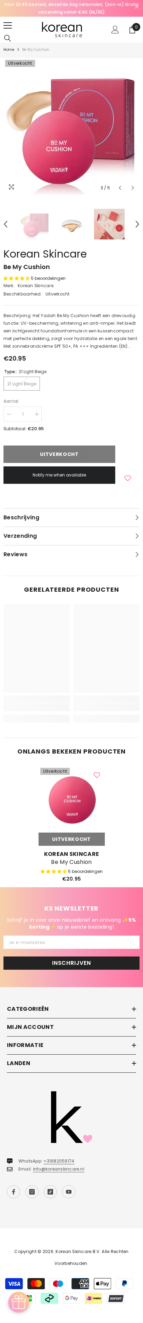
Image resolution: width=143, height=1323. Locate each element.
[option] (71, 8)
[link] (36, 707)
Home (8, 49)
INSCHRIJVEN (71, 963)
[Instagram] (32, 1191)
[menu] (7, 25)
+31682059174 (58, 1161)
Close (137, 6)
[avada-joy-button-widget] (18, 1302)
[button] (120, 188)
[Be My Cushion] (72, 799)
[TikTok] (50, 1191)
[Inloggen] (115, 29)
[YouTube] (68, 1191)
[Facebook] (13, 1191)
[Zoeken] (7, 38)
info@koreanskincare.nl (58, 1169)
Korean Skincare (45, 253)
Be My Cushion (71, 862)
